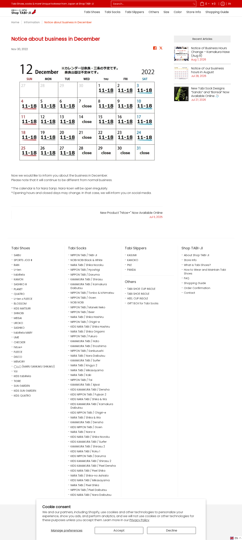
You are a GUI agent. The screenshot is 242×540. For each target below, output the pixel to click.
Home (15, 22)
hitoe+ (18, 347)
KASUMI (132, 255)
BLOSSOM (20, 303)
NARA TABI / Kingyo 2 (84, 365)
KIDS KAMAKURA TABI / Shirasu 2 (91, 461)
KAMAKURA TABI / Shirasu (87, 279)
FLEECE (18, 352)
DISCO (18, 357)
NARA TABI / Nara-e (83, 432)
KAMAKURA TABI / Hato (85, 341)
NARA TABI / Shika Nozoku (87, 265)
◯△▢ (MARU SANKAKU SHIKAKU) (34, 366)
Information (32, 22)
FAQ (186, 278)
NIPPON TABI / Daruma (85, 275)
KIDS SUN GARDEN (25, 391)
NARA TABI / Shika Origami (88, 331)
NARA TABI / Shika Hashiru (87, 317)
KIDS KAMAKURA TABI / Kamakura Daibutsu (92, 406)
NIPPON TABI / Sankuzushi (87, 351)
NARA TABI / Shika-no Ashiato (90, 475)
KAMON (18, 279)
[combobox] (151, 4)
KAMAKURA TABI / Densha (87, 422)
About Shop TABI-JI (196, 255)
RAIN (16, 265)
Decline (171, 530)
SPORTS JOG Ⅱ (23, 260)
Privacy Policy (139, 520)
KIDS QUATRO (22, 395)
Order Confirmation (197, 288)
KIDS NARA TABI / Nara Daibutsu (91, 495)
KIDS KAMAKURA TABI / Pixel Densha (93, 466)
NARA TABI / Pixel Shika (85, 485)
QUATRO (19, 294)
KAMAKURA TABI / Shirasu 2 (88, 446)
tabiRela (19, 275)
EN (229, 3)
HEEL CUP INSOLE (137, 298)
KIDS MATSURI (22, 308)
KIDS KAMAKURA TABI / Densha (90, 389)
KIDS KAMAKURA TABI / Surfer (89, 442)
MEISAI (18, 318)
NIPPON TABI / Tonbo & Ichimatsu (92, 293)
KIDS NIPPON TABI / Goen (86, 427)
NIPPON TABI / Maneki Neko (88, 307)
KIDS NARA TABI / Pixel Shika (88, 471)
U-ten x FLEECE (23, 299)
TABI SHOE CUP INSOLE (141, 289)
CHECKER (19, 342)
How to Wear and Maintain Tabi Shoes (205, 271)
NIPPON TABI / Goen (83, 298)
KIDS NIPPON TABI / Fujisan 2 (88, 394)
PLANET (18, 289)
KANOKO (132, 260)
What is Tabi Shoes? (197, 265)
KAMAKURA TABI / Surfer (85, 360)
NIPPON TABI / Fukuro (84, 336)
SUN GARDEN (22, 386)
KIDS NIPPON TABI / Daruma (88, 456)
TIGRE (17, 381)
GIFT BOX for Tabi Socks (142, 303)
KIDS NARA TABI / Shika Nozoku (90, 437)
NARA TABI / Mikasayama (87, 370)
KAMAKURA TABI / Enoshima (88, 346)
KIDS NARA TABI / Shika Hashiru (90, 326)
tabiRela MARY (23, 333)
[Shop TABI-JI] (23, 12)
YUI (15, 371)
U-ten (17, 270)
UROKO (18, 323)
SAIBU (17, 255)
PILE (129, 265)
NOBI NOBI (77, 302)
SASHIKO (19, 328)
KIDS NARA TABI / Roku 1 (85, 451)
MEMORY (19, 361)
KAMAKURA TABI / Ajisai (85, 385)
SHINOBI (19, 313)
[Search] (194, 4)
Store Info (190, 260)
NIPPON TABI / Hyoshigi (85, 270)
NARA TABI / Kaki (81, 375)
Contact (189, 293)
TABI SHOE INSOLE (138, 294)
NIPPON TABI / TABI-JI (84, 255)
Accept (119, 530)
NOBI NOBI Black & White (86, 260)
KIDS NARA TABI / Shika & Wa (89, 399)
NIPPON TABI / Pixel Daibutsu (89, 490)
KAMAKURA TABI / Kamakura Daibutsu (89, 286)
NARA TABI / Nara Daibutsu (88, 356)
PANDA (131, 270)
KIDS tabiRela (22, 376)
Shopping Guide (195, 283)
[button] (155, 48)
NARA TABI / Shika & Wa (86, 417)
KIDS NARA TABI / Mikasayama (90, 480)
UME (16, 337)
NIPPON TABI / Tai (81, 380)
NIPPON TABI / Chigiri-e (85, 322)
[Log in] (222, 4)
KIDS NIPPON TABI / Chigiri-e (88, 412)
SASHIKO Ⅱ (20, 284)
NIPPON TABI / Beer (83, 312)
